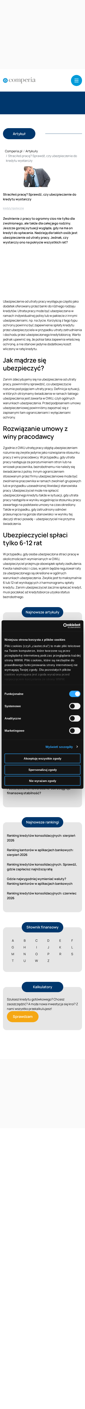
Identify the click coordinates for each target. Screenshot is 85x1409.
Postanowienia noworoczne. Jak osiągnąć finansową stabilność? (38, 790)
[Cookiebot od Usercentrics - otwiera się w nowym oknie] (63, 625)
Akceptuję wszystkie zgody (42, 758)
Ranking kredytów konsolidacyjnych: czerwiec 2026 (41, 895)
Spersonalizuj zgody (42, 769)
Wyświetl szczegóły (59, 746)
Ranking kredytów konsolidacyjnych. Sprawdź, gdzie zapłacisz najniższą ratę (42, 866)
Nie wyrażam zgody (42, 781)
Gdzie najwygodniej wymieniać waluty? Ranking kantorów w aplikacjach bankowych (40, 881)
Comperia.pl (13, 151)
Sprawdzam (23, 1016)
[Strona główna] (19, 80)
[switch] (74, 706)
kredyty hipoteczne (13, 208)
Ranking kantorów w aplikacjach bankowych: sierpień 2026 (40, 852)
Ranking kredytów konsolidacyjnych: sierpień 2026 (41, 837)
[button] (76, 80)
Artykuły (32, 151)
